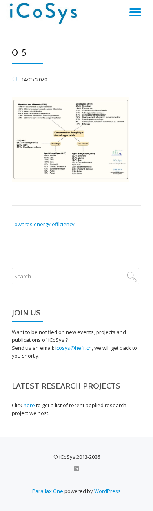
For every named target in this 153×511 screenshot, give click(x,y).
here (29, 405)
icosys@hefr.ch (73, 347)
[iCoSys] (44, 14)
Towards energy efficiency (43, 224)
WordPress (107, 490)
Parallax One (48, 490)
